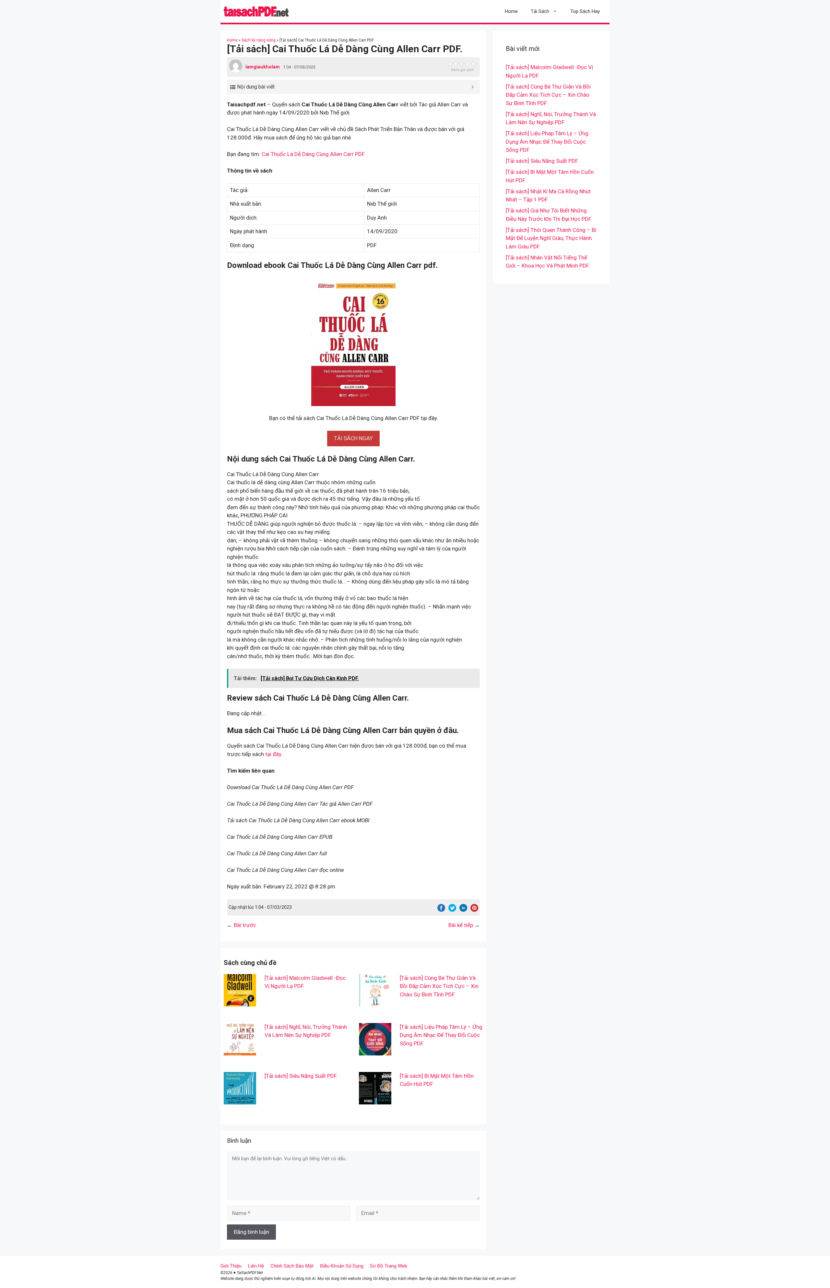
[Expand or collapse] (472, 87)
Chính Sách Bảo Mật (292, 1266)
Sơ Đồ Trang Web (388, 1266)
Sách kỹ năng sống (259, 40)
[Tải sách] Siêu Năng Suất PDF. (301, 1076)
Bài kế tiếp (460, 925)
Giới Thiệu (231, 1266)
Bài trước (245, 925)
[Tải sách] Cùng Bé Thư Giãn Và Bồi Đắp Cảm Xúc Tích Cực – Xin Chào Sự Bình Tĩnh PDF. (439, 986)
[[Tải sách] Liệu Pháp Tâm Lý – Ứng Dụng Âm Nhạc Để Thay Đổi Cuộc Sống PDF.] (375, 1051)
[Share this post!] (441, 910)
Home (511, 11)
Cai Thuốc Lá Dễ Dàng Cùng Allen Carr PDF (313, 154)
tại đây (273, 754)
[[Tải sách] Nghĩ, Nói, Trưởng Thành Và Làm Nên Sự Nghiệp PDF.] (240, 1051)
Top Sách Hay (585, 11)
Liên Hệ (256, 1266)
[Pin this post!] (474, 910)
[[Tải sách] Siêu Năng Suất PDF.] (240, 1100)
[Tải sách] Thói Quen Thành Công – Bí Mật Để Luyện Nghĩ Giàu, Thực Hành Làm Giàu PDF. (551, 238)
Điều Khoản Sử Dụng (341, 1266)
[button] (353, 438)
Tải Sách (540, 11)
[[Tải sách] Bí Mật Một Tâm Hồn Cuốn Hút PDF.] (375, 1100)
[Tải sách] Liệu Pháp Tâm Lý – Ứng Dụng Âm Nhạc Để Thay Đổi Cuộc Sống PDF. (441, 1035)
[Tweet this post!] (452, 910)
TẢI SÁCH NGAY (353, 438)
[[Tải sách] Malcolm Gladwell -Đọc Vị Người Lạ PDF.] (240, 1002)
